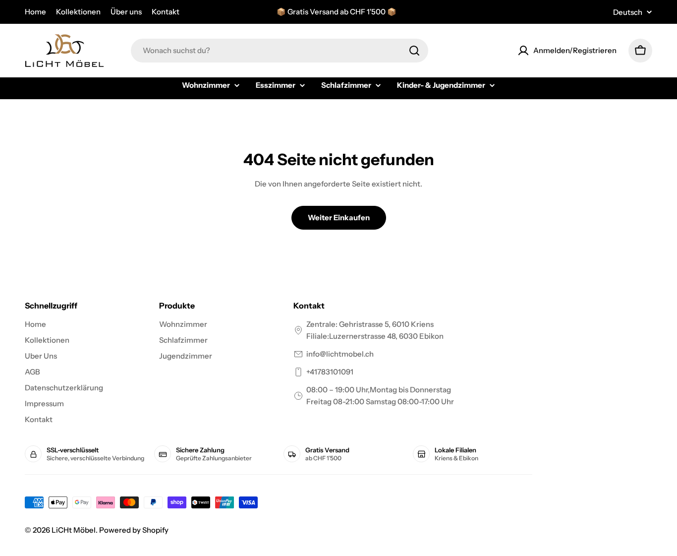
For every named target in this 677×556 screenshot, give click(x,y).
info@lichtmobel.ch (340, 354)
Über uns (126, 11)
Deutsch (627, 12)
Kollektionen (78, 11)
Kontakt (165, 11)
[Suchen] (414, 51)
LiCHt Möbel (74, 530)
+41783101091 (329, 371)
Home (35, 11)
